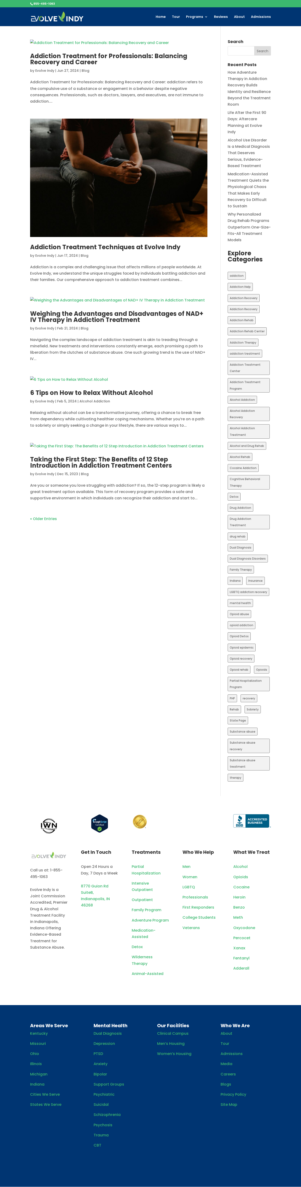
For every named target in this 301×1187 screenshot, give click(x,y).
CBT (97, 1145)
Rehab (234, 709)
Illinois (36, 1064)
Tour (176, 17)
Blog (85, 70)
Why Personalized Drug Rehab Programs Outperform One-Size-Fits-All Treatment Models (249, 227)
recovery (249, 698)
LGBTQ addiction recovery (248, 592)
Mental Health (110, 1025)
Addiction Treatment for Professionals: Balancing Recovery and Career (108, 59)
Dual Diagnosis (240, 547)
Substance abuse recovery (242, 746)
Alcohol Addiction (94, 401)
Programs (194, 17)
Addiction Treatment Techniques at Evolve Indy (105, 247)
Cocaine (241, 887)
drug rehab (238, 536)
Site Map (229, 1104)
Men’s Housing (171, 1043)
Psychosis (103, 1125)
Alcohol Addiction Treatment (242, 431)
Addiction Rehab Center (247, 331)
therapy (235, 778)
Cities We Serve (45, 1094)
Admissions (261, 17)
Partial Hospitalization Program (246, 684)
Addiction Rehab (241, 320)
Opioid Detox (239, 636)
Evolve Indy (44, 70)
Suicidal (101, 1104)
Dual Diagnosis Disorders (248, 559)
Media (226, 1064)
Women (189, 877)
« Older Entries (43, 518)
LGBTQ (188, 887)
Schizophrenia (107, 1114)
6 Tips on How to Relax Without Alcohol (91, 393)
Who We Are (235, 1025)
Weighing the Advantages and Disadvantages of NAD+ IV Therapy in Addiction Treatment (116, 316)
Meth (238, 917)
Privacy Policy (233, 1094)
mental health (240, 603)
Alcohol (240, 866)
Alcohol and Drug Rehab (247, 446)
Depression (104, 1043)
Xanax (239, 948)
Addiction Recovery (243, 298)
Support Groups (109, 1084)
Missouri (38, 1043)
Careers (228, 1074)
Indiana (235, 581)
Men (186, 866)
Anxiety (100, 1064)
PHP (232, 698)
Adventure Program (150, 920)
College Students (199, 917)
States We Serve (45, 1104)
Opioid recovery (241, 659)
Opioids (261, 670)
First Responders (198, 907)
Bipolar (100, 1074)
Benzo (239, 907)
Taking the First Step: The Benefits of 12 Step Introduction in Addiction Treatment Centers (101, 462)
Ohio (34, 1053)
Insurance (255, 581)
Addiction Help (240, 287)
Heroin (239, 897)
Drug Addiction (240, 508)
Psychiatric (104, 1094)
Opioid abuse (239, 614)
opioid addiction (241, 625)
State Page (238, 720)
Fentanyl (241, 958)
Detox (234, 497)
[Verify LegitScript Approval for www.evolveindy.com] (99, 831)
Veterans (191, 927)
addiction (237, 276)
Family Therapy (241, 570)
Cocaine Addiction (243, 468)
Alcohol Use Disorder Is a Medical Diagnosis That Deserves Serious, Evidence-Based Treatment (249, 152)
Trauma (101, 1135)
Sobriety (253, 709)
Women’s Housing (174, 1053)
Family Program (146, 910)
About (239, 17)
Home (161, 17)
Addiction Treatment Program (245, 385)
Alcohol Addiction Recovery (242, 414)
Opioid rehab (239, 670)
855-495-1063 (44, 4)
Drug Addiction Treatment (240, 522)
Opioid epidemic (241, 648)
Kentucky (39, 1033)
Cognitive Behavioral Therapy (245, 482)
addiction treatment (245, 354)
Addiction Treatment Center (245, 368)
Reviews (221, 17)
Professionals (195, 897)
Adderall (241, 968)
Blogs (226, 1084)
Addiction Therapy (243, 343)
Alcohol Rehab (240, 457)
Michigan (39, 1074)
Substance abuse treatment (242, 763)
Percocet (241, 938)
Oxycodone (244, 927)
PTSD (98, 1053)
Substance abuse (242, 732)
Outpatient (142, 899)
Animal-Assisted (147, 973)
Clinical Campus (173, 1033)
